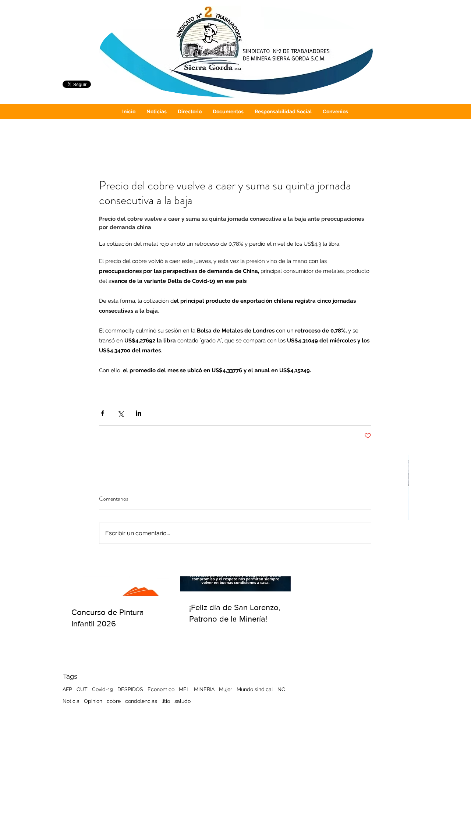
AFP (67, 689)
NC (281, 689)
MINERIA (204, 689)
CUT (82, 689)
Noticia (71, 701)
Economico (161, 689)
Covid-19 (102, 689)
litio (166, 701)
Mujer (225, 689)
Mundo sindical (255, 689)
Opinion (93, 701)
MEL (184, 689)
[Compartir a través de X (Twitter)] (120, 413)
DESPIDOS (130, 689)
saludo (182, 701)
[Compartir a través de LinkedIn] (138, 413)
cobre (114, 701)
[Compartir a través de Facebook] (102, 413)
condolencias (141, 701)
